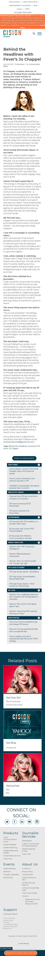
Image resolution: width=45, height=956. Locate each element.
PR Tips (11, 590)
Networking (8, 877)
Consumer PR (34, 446)
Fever (5, 448)
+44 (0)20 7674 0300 (10, 924)
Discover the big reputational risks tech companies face (23, 630)
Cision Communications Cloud (10, 839)
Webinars (7, 871)
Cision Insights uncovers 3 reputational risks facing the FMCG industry (23, 638)
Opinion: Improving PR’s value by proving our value (23, 612)
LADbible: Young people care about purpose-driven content (24, 487)
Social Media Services (12, 856)
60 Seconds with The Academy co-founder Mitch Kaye (24, 522)
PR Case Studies (16, 567)
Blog (35, 5)
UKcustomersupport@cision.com (10, 927)
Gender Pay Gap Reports (28, 884)
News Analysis (15, 542)
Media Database (9, 844)
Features (13, 465)
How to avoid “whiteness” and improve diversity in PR (21, 479)
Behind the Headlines (18, 446)
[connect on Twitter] (7, 822)
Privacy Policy (27, 871)
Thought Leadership (11, 874)
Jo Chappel (13, 448)
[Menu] (38, 33)
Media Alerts (27, 841)
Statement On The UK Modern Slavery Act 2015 (32, 901)
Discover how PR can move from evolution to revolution (23, 497)
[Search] (32, 33)
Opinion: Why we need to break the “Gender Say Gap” (22, 562)
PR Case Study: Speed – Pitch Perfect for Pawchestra (21, 585)
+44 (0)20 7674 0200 (22, 13)
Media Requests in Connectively (20, 5)
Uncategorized (11, 747)
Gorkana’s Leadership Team (30, 889)
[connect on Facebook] (15, 822)
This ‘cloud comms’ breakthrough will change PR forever (23, 623)
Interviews (20, 64)
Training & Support (10, 914)
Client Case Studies (29, 893)
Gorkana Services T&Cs (29, 879)
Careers (19, 9)
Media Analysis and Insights (10, 852)
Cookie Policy (27, 874)
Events (20, 705)
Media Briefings (9, 868)
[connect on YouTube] (30, 822)
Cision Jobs (7, 859)
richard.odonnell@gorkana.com (18, 442)
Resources (13, 618)
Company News (11, 705)
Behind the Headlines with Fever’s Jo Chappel (22, 54)
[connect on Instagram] (37, 822)
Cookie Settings (23, 943)
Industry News (16, 492)
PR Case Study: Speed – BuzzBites (24, 572)
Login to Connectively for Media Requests (30, 845)
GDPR (27, 9)
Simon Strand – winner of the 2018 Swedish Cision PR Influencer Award (23, 471)
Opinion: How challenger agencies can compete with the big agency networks (23, 596)
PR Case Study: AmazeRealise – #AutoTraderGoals (22, 578)
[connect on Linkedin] (22, 822)
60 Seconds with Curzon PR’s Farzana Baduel (21, 530)
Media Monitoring (10, 847)
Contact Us (26, 868)
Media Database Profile (28, 850)
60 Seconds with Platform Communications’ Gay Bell (20, 537)
